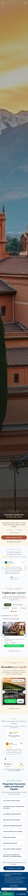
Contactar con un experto (15, 868)
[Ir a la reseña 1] (11, 577)
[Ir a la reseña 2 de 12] (7, 759)
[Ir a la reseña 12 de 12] (22, 759)
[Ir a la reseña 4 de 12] (10, 759)
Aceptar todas (14, 889)
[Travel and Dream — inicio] (3, 3)
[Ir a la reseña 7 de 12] (15, 759)
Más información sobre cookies (16, 882)
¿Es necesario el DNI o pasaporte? (12, 849)
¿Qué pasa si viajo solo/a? (10, 843)
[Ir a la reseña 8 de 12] (16, 759)
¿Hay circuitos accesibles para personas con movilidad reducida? (12, 855)
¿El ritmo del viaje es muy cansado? (12, 831)
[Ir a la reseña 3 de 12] (8, 759)
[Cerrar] (26, 874)
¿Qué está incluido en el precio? (11, 820)
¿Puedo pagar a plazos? (9, 837)
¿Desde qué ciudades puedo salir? (12, 825)
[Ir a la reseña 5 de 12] (11, 759)
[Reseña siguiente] (25, 750)
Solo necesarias (14, 885)
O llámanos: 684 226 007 (15, 541)
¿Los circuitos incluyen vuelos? (11, 800)
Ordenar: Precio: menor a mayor (11, 618)
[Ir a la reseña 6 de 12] (13, 759)
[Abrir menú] (25, 3)
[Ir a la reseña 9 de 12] (18, 759)
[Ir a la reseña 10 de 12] (19, 759)
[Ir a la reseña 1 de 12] (5, 759)
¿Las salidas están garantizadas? (12, 814)
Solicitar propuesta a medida (14, 537)
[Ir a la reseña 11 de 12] (21, 759)
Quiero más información (15, 645)
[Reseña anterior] (2, 750)
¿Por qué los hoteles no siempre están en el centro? (13, 807)
